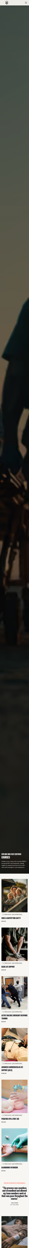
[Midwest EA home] (12, 2)
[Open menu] (26, 2)
